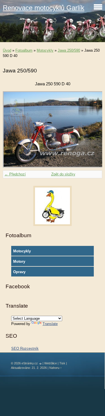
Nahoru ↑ (55, 367)
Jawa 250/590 (69, 50)
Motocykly (45, 50)
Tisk (62, 363)
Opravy (19, 272)
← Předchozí (15, 174)
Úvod (7, 50)
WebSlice (50, 363)
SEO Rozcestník (25, 348)
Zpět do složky (63, 174)
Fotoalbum (23, 50)
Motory (19, 261)
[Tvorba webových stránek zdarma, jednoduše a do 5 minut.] (41, 363)
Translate (50, 324)
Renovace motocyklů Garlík (43, 8)
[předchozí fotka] (12, 129)
